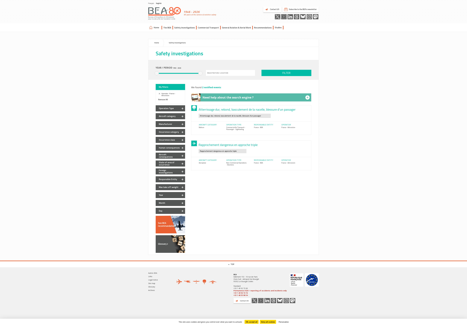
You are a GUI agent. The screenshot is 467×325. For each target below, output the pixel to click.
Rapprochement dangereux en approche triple (228, 145)
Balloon (201, 127)
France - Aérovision (288, 127)
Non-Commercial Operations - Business (236, 164)
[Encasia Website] (312, 284)
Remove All (163, 99)
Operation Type (166, 108)
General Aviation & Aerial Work (236, 27)
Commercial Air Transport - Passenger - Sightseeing (235, 128)
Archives (151, 290)
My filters (163, 87)
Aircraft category (167, 116)
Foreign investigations (166, 171)
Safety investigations (184, 27)
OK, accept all (251, 321)
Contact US (274, 9)
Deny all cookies (268, 321)
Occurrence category (169, 132)
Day (160, 211)
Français (151, 3)
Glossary (162, 243)
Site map (151, 283)
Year (161, 195)
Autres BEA (152, 273)
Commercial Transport (208, 27)
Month (162, 203)
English (158, 3)
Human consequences (169, 147)
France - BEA (258, 127)
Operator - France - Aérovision (168, 94)
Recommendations (263, 27)
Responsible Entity (168, 179)
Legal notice (153, 280)
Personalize (284, 321)
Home (156, 27)
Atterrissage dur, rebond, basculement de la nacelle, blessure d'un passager (247, 109)
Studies (278, 27)
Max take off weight (168, 187)
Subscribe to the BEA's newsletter (303, 9)
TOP (232, 264)
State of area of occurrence (166, 163)
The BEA (167, 27)
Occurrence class (167, 140)
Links (150, 276)
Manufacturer (165, 124)
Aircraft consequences (166, 155)
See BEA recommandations (167, 224)
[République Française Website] (296, 284)
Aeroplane (202, 163)
